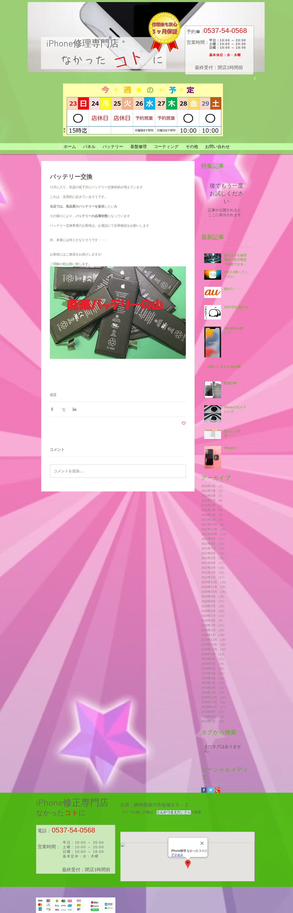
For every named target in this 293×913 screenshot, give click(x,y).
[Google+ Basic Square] (217, 790)
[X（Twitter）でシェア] (63, 409)
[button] (255, 76)
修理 (53, 394)
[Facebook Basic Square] (203, 790)
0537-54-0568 (225, 30)
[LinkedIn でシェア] (74, 409)
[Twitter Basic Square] (210, 790)
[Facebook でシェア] (52, 409)
